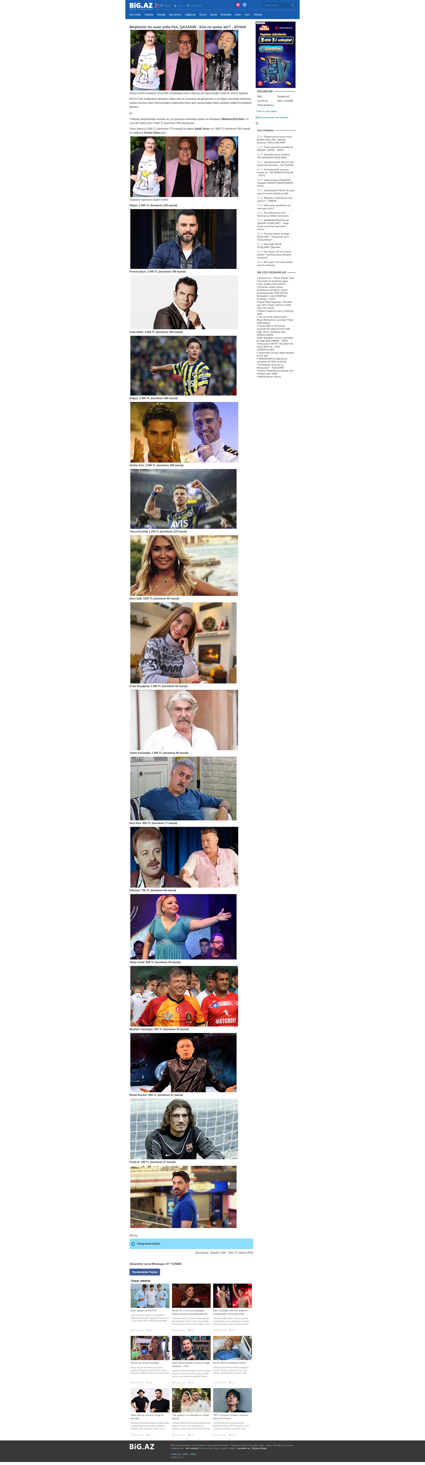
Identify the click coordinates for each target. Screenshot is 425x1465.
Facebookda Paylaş (144, 1272)
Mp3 (247, 14)
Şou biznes (175, 14)
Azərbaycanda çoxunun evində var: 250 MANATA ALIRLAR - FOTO (275, 172)
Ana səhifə (135, 14)
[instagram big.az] (238, 4)
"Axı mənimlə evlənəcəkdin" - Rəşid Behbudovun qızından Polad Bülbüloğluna (275, 320)
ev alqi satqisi (269, 111)
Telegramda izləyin (148, 1243)
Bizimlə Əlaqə (259, 1448)
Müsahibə (226, 14)
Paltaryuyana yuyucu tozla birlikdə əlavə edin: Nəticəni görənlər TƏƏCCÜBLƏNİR (274, 139)
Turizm (203, 14)
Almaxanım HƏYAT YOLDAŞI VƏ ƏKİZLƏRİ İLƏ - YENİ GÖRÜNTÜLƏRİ (275, 346)
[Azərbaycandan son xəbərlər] (272, 117)
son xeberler (192, 1448)
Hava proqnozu (265, 105)
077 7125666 (173, 1264)
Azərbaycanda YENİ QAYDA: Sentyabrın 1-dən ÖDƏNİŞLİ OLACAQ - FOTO (272, 296)
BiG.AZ (133, 98)
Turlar (259, 111)
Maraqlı (161, 14)
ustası (201, 119)
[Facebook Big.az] (244, 4)
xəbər (172, 98)
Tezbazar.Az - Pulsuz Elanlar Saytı (276, 278)
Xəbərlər (149, 14)
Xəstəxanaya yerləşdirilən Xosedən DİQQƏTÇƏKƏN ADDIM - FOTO (275, 183)
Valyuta (167, 5)
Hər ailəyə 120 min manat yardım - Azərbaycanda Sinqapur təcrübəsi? (274, 254)
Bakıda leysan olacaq (269, 376)
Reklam (258, 14)
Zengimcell (283, 96)
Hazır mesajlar (285, 100)
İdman (213, 14)
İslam (238, 14)
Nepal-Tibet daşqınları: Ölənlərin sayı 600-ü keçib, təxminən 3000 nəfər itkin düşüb (274, 305)
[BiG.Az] (144, 6)
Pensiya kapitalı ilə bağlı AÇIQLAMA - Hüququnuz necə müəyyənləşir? (273, 236)
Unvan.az (262, 100)
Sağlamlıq (190, 14)
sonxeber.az (243, 1448)
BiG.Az (133, 1235)
